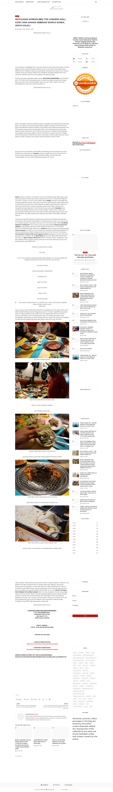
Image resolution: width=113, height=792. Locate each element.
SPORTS (90, 698)
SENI (80, 698)
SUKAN (74, 701)
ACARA (74, 652)
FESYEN (91, 663)
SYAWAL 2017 (81, 701)
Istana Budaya (76, 673)
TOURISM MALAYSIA (77, 706)
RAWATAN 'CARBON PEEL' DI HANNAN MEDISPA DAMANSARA (88, 474)
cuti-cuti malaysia (90, 660)
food (17, 695)
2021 (85, 536)
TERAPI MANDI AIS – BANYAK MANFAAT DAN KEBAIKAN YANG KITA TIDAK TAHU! (88, 357)
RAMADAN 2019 (89, 686)
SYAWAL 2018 (90, 701)
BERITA (87, 652)
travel (86, 706)
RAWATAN (88, 696)
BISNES (93, 652)
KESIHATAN (75, 675)
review (75, 698)
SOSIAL (84, 698)
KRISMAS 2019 (76, 678)
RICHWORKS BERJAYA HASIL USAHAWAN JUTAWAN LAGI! (88, 321)
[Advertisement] (42, 49)
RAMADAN (81, 686)
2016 (85, 550)
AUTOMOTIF (81, 652)
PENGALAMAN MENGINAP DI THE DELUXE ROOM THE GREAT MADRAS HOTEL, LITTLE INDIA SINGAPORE (88, 341)
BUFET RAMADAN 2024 (91, 657)
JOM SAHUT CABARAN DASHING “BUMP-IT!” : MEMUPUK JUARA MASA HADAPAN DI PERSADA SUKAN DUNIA (88, 330)
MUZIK (88, 680)
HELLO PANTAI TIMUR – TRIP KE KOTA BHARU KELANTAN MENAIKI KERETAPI (88, 286)
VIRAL (91, 706)
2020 (85, 539)
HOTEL (86, 668)
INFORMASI (85, 670)
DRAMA (75, 663)
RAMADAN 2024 (76, 688)
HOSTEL (81, 668)
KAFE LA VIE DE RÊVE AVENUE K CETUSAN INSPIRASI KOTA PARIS (59, 741)
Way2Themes (58, 789)
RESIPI (94, 696)
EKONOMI (81, 663)
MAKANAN (82, 680)
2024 (85, 528)
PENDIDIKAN (85, 683)
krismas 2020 (85, 678)
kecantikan (85, 673)
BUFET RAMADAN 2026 (78, 660)
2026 (85, 523)
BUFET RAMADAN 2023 (78, 657)
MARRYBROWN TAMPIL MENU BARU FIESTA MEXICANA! (41, 741)
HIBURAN (75, 668)
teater (75, 704)
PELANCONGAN (76, 683)
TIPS (87, 704)
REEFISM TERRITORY (73, 789)
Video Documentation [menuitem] (43, 1)
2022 (85, 533)
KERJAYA (92, 673)
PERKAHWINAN (93, 683)
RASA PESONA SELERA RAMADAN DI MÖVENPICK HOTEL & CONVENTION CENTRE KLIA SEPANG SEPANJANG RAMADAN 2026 (88, 277)
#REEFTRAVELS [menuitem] (30, 1)
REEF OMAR (22, 29)
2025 (85, 525)
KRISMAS (89, 675)
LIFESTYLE (92, 678)
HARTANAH (92, 665)
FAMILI (86, 663)
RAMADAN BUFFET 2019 (78, 693)
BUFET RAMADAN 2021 (88, 655)
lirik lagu (75, 680)
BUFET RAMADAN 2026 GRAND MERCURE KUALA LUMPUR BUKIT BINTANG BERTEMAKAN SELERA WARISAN (87, 297)
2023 (85, 531)
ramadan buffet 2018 (78, 691)
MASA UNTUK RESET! (86, 348)
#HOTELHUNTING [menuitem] (19, 1)
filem (74, 665)
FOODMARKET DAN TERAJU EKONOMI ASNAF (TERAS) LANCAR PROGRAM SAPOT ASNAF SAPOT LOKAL (88, 484)
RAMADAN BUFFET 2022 (78, 696)
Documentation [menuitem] (56, 1)
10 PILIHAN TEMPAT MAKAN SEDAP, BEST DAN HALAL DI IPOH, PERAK (88, 493)
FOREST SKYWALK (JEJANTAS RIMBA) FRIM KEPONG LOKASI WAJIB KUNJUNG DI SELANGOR (88, 509)
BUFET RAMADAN (77, 655)
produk (75, 686)
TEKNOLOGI (81, 704)
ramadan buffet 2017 (88, 688)
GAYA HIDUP (85, 665)
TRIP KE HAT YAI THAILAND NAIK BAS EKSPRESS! (85, 256)
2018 (85, 544)
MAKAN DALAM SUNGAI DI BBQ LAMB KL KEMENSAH (87, 500)
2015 (85, 553)
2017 (85, 547)
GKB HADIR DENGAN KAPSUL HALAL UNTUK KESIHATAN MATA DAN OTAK (88, 306)
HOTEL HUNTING (77, 670)
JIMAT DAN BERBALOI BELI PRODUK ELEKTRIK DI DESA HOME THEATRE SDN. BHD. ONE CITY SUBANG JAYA (88, 444)
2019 (85, 542)
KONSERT (82, 675)
